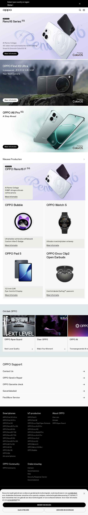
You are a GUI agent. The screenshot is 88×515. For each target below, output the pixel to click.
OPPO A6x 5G (7, 450)
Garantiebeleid (33, 480)
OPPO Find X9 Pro (9, 420)
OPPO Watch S (33, 444)
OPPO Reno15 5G (9, 438)
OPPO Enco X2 (33, 441)
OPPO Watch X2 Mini (35, 447)
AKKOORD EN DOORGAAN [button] (65, 510)
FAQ (29, 474)
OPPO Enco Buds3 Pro (35, 432)
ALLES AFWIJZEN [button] (23, 510)
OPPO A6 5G (7, 447)
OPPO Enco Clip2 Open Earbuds (39, 423)
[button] (84, 493)
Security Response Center (37, 477)
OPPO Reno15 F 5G (9, 435)
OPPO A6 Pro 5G (9, 444)
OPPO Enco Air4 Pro (35, 435)
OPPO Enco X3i (33, 429)
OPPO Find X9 (8, 423)
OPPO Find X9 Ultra (10, 417)
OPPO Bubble (32, 450)
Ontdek (55, 420)
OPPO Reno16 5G (9, 429)
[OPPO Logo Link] (7, 10)
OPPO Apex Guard (59, 423)
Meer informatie (10, 53)
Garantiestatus (33, 471)
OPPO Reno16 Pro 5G (10, 426)
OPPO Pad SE (32, 420)
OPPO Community (9, 468)
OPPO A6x (6, 453)
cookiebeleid (72, 493)
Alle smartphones (9, 456)
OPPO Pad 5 (32, 417)
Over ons (55, 417)
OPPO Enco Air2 (33, 438)
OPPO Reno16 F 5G (9, 432)
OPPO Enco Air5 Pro (35, 426)
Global (9, 5)
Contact (31, 468)
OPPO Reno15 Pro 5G (10, 441)
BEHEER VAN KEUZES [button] (44, 505)
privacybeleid (12, 500)
